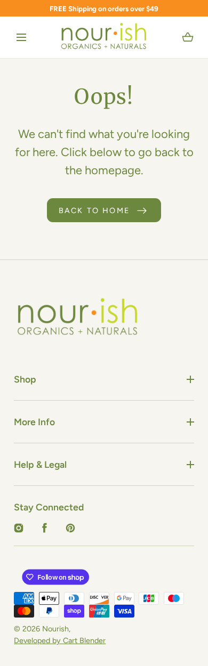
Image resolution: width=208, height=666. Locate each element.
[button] (21, 37)
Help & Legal (40, 464)
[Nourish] (104, 37)
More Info (34, 421)
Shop (25, 379)
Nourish (55, 628)
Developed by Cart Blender (60, 640)
